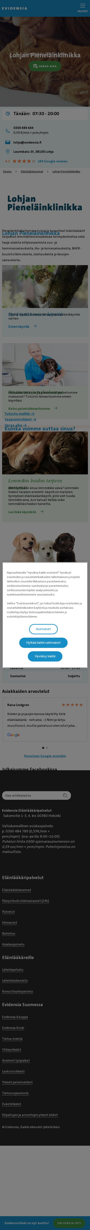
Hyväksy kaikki (45, 656)
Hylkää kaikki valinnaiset (43, 643)
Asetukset (43, 629)
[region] (45, 615)
